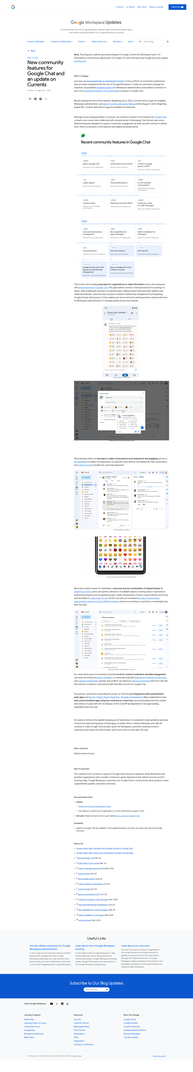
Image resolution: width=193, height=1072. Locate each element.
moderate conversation (156, 677)
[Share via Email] (30, 99)
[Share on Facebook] (40, 99)
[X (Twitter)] (57, 1003)
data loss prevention (140, 681)
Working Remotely (81, 1027)
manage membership (88, 681)
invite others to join (99, 598)
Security (77, 1019)
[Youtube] (51, 1003)
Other (49, 90)
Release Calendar (156, 7)
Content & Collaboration (62, 42)
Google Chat (40, 90)
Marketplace (79, 1034)
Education (118, 42)
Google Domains (131, 1023)
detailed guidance (104, 87)
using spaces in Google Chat (128, 816)
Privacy (74, 1056)
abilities (138, 677)
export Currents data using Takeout (119, 104)
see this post (80, 61)
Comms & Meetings (36, 42)
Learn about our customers (135, 945)
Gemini (82, 42)
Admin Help (29, 1019)
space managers (105, 677)
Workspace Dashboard (33, 1034)
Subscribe (177, 7)
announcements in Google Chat (93, 287)
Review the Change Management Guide (95, 806)
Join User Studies (131, 1037)
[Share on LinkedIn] (35, 99)
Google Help (29, 1030)
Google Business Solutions (135, 1030)
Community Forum (32, 1027)
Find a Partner (80, 1030)
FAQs (76, 1037)
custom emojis (85, 465)
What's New (29, 1037)
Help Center (142, 7)
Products (119, 7)
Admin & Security (99, 42)
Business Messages (132, 1034)
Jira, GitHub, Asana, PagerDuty (106, 697)
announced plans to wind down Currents (105, 81)
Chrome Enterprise (132, 1027)
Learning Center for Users (35, 1023)
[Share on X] (46, 99)
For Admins (130, 7)
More (131, 42)
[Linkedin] (62, 1003)
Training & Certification (83, 1044)
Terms (79, 1056)
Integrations (79, 1041)
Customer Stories (81, 1023)
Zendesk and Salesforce (132, 697)
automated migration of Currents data (101, 91)
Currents (30, 90)
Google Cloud (130, 1019)
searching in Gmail (82, 591)
